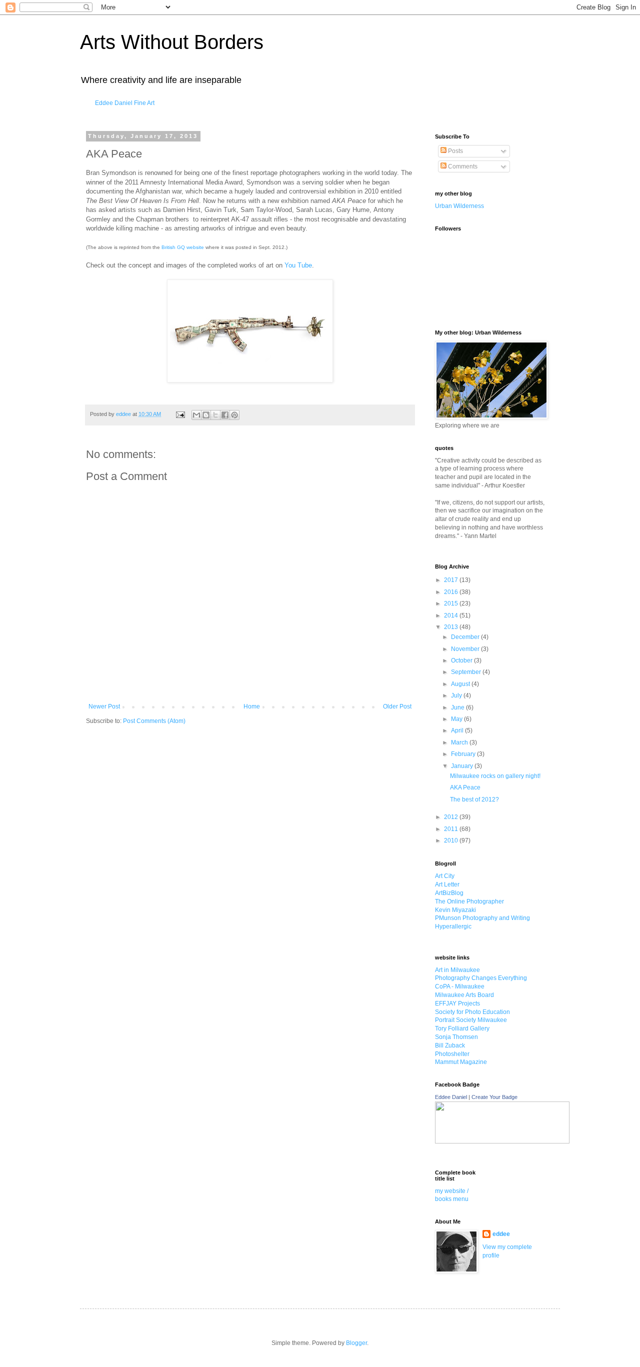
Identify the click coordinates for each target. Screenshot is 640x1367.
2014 (452, 615)
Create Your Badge (495, 1097)
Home (252, 706)
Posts (454, 151)
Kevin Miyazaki (455, 910)
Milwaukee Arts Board (464, 995)
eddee (501, 1234)
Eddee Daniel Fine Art (124, 103)
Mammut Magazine (461, 1062)
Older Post (397, 706)
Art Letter (447, 884)
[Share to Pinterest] (235, 415)
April (458, 730)
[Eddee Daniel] (502, 1141)
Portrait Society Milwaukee (471, 1020)
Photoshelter (452, 1054)
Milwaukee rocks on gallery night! (495, 776)
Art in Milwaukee (457, 970)
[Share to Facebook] (225, 415)
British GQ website (183, 247)
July (457, 695)
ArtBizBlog (449, 893)
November (466, 649)
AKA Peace (465, 787)
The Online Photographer (469, 901)
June (458, 707)
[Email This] (197, 415)
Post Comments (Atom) (154, 721)
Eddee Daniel (451, 1097)
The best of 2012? (474, 799)
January (462, 766)
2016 (452, 592)
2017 (452, 580)
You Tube (298, 265)
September (466, 672)
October (462, 660)
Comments (462, 166)
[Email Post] (180, 414)
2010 (452, 840)
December (466, 637)
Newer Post (104, 706)
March (460, 742)
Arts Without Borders (172, 42)
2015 (452, 603)
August (461, 684)
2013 (452, 627)
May (457, 719)
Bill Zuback (450, 1045)
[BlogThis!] (206, 415)
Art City (444, 876)
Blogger (356, 1343)
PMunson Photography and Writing (482, 918)
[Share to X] (215, 415)
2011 (452, 829)
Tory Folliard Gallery (462, 1028)
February (464, 754)
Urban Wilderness (459, 206)
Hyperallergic (453, 926)
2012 (452, 817)
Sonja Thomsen (456, 1037)
